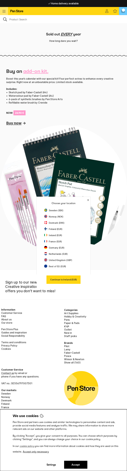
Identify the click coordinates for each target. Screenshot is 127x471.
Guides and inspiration (14, 332)
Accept (76, 464)
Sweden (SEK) (56, 210)
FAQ (3, 316)
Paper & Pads (71, 323)
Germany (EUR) (56, 247)
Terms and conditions (13, 342)
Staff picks (70, 336)
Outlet (68, 329)
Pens (67, 319)
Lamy (67, 349)
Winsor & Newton (74, 359)
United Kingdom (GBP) (60, 260)
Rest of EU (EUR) (57, 266)
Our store (6, 322)
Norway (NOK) (56, 216)
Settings (51, 464)
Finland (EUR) (55, 229)
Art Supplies (71, 313)
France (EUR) (55, 241)
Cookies (6, 348)
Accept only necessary (36, 451)
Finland (5, 403)
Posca (67, 356)
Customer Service (11, 312)
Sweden (6, 393)
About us (6, 319)
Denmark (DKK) (56, 223)
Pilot (66, 346)
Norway (5, 397)
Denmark (6, 400)
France (5, 407)
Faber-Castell (72, 352)
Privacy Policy (9, 345)
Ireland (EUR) (55, 235)
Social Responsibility (13, 335)
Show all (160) (72, 362)
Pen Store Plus (9, 329)
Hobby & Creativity (75, 316)
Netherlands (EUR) (58, 254)
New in (68, 332)
